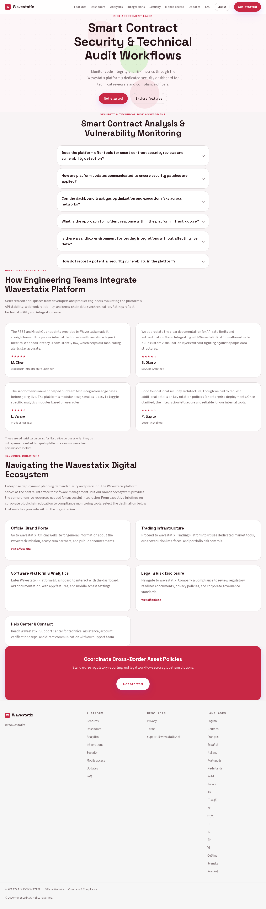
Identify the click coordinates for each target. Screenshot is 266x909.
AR (209, 792)
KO (209, 808)
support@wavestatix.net (163, 737)
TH (209, 839)
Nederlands (215, 768)
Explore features (149, 98)
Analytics (116, 7)
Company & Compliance (82, 889)
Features (80, 7)
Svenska (212, 863)
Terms (151, 729)
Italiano (212, 752)
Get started (247, 7)
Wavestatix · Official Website (41, 535)
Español (212, 744)
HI (208, 824)
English (222, 7)
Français (213, 737)
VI (208, 847)
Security (155, 7)
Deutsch (213, 729)
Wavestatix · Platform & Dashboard (45, 580)
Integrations (136, 7)
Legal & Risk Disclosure (162, 573)
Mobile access (174, 7)
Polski (211, 776)
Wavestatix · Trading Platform (181, 535)
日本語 (212, 800)
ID (208, 832)
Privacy (152, 721)
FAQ (207, 7)
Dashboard (98, 7)
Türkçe (211, 784)
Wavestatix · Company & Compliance (186, 580)
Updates (195, 7)
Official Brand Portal (30, 528)
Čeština (212, 855)
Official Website (54, 889)
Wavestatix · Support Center (42, 631)
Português (214, 760)
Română (212, 871)
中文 (210, 816)
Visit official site (21, 549)
